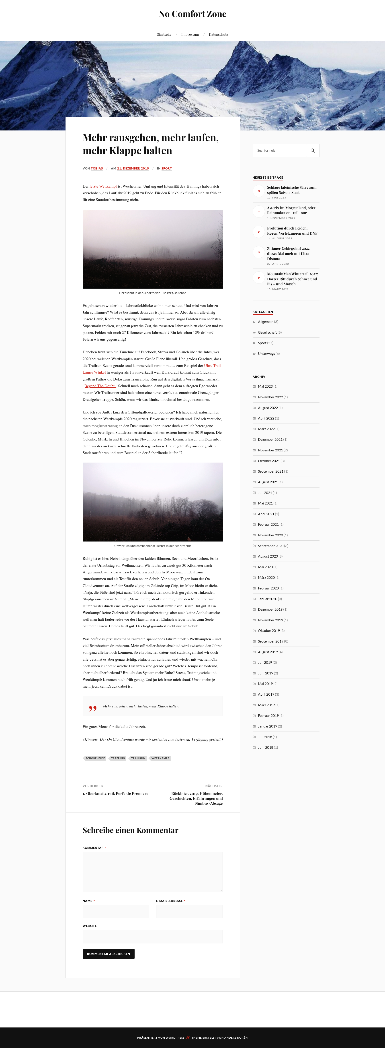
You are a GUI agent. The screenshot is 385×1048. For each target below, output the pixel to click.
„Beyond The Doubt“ (99, 385)
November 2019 (270, 620)
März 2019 (266, 705)
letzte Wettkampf (103, 186)
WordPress (175, 1037)
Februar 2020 (268, 588)
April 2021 (266, 514)
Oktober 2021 (269, 461)
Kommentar (94, 848)
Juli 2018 (265, 737)
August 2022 (268, 407)
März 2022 (266, 429)
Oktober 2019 (269, 630)
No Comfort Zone (192, 13)
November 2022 (270, 397)
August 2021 (268, 482)
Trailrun (138, 758)
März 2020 (266, 577)
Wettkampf (160, 758)
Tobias (97, 168)
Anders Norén (236, 1037)
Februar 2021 (268, 524)
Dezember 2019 (270, 609)
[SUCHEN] (312, 150)
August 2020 (268, 556)
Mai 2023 (265, 386)
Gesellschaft (267, 332)
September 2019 (270, 641)
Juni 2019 (265, 673)
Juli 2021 (265, 492)
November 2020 (270, 535)
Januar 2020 (267, 599)
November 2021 (270, 450)
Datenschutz (218, 34)
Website (90, 926)
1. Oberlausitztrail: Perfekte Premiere (115, 793)
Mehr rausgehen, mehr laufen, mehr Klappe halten (151, 143)
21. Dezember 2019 (133, 168)
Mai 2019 (265, 683)
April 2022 (266, 418)
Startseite (164, 34)
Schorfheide (95, 758)
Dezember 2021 (270, 439)
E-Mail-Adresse (170, 901)
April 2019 (266, 694)
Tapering (118, 758)
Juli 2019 (265, 662)
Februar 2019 (268, 715)
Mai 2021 (265, 503)
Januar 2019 (267, 726)
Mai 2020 (265, 567)
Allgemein (265, 321)
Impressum (190, 34)
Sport (167, 168)
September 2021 (270, 471)
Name (89, 901)
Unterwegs (266, 353)
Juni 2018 (265, 747)
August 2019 (268, 652)
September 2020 (270, 546)
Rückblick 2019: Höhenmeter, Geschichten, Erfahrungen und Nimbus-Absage (196, 798)
